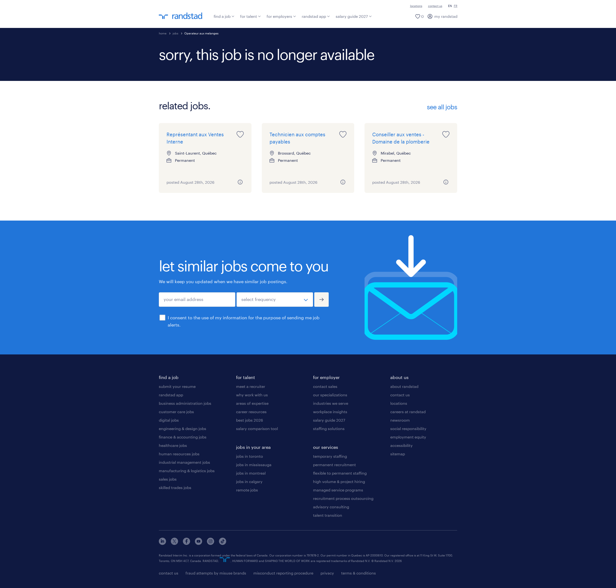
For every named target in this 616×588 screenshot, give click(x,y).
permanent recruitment (334, 464)
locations (416, 5)
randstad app (314, 16)
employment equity (408, 437)
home (163, 33)
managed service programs (338, 490)
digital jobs (169, 420)
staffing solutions (329, 428)
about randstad (404, 386)
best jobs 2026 (249, 420)
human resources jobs (179, 453)
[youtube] (198, 543)
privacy (327, 573)
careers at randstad (408, 411)
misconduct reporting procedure (283, 573)
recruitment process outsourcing (343, 498)
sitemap (397, 453)
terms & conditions (358, 573)
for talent (248, 16)
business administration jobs (185, 403)
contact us (435, 5)
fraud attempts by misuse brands (216, 573)
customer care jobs (176, 411)
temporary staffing (330, 456)
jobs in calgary (249, 481)
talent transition (327, 515)
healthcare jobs (173, 445)
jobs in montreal (251, 473)
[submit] (321, 299)
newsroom (400, 420)
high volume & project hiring (339, 481)
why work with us (252, 394)
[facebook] (186, 543)
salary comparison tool (257, 428)
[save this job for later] (240, 134)
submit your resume (177, 386)
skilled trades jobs (175, 487)
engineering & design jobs (182, 428)
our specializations (330, 394)
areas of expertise (252, 403)
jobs (175, 33)
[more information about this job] (240, 182)
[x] (174, 543)
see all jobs (442, 107)
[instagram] (210, 543)
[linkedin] (162, 543)
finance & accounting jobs (182, 437)
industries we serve (330, 403)
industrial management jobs (184, 462)
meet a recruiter (250, 386)
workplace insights (330, 411)
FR (455, 5)
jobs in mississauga (253, 464)
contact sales (325, 386)
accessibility (401, 445)
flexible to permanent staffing (340, 473)
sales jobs (168, 479)
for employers (279, 16)
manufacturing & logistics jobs (187, 470)
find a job (222, 16)
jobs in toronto (249, 456)
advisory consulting (331, 506)
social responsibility (408, 428)
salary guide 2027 (352, 16)
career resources (251, 411)
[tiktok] (222, 543)
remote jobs (247, 490)
